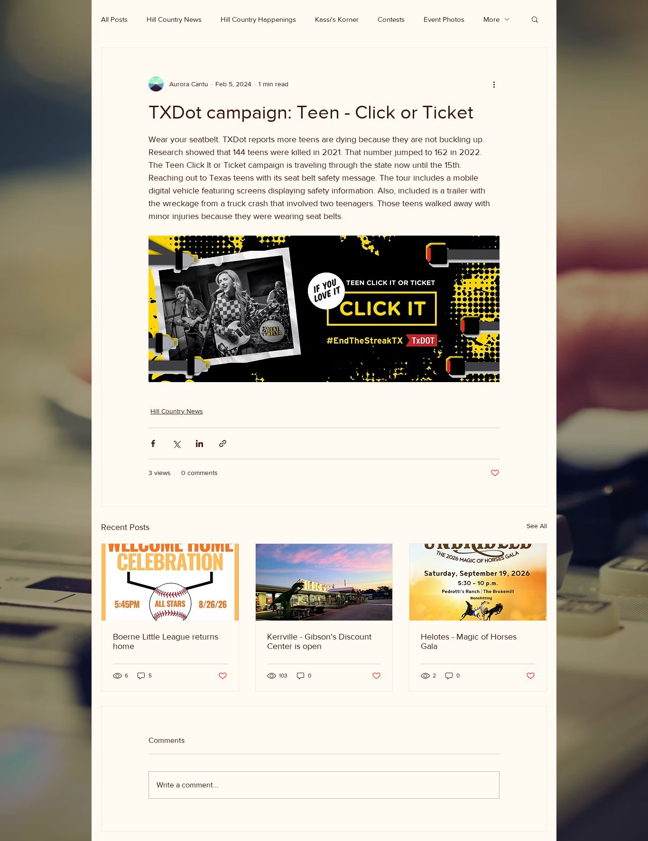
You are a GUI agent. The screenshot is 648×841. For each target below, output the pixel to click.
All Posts (114, 19)
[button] (534, 19)
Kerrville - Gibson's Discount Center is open (319, 641)
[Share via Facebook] (152, 443)
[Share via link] (222, 443)
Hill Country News (174, 19)
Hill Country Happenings (258, 19)
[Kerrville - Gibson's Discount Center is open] (324, 582)
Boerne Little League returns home (165, 641)
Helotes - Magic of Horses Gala (469, 641)
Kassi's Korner (337, 19)
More (491, 19)
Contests (391, 19)
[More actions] (494, 84)
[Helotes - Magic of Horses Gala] (477, 582)
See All (537, 526)
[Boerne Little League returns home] (170, 582)
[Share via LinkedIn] (199, 443)
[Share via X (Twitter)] (176, 443)
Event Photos (444, 19)
